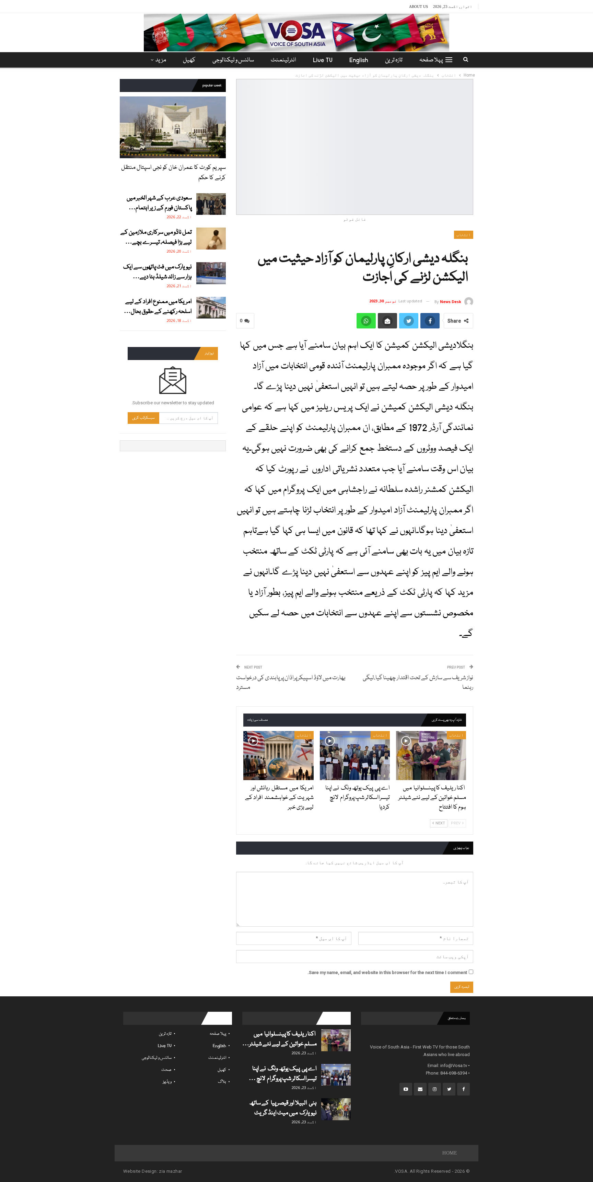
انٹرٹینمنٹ (283, 60)
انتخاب (463, 234)
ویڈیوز (167, 1082)
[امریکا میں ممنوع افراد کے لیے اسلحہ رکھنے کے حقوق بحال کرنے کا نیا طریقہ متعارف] (211, 308)
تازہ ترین (394, 60)
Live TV (323, 60)
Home (449, 1153)
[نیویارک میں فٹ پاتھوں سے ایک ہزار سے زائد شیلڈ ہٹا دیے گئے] (211, 273)
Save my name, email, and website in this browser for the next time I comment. (387, 972)
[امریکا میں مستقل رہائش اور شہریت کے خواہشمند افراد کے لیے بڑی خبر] (278, 755)
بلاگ (222, 1082)
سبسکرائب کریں (143, 418)
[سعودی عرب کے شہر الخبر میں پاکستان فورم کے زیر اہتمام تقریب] (211, 204)
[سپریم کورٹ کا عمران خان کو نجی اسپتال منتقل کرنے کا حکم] (173, 127)
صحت (166, 1070)
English (358, 60)
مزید (160, 60)
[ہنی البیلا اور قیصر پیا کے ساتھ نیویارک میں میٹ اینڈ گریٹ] (336, 1109)
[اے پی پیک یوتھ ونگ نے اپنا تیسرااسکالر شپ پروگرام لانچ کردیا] (355, 755)
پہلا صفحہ (431, 60)
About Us (418, 6)
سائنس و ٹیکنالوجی (233, 60)
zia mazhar (170, 1171)
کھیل (189, 60)
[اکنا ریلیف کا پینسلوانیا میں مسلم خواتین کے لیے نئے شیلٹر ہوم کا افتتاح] (431, 755)
